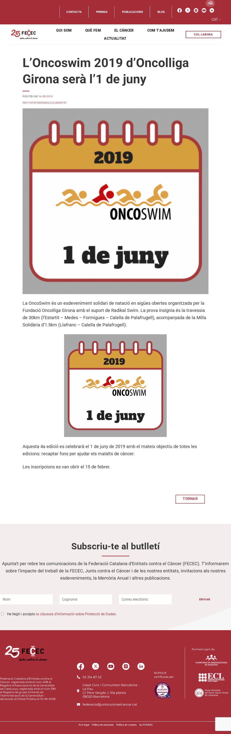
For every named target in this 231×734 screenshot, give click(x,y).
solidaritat (58, 102)
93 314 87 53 (92, 677)
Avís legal (84, 724)
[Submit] (211, 3)
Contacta (74, 12)
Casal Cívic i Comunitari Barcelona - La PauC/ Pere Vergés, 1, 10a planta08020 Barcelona (111, 691)
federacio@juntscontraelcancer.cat (110, 704)
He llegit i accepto (62, 614)
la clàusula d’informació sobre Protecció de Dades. (76, 614)
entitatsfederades (36, 102)
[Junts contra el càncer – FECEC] (24, 34)
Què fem (93, 30)
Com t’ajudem (160, 30)
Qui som (64, 30)
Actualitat (115, 38)
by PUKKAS (145, 724)
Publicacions (132, 12)
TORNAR (190, 499)
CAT (215, 19)
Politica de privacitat (102, 724)
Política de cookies (126, 724)
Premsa (102, 12)
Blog (161, 12)
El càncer (124, 30)
